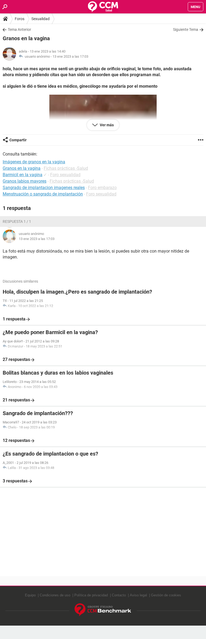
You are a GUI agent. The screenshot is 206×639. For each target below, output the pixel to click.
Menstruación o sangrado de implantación (43, 194)
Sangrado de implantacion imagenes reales (44, 187)
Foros (19, 19)
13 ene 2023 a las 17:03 (70, 56)
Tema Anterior (19, 29)
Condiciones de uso (55, 595)
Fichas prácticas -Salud (66, 168)
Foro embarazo (102, 187)
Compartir (18, 140)
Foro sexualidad (65, 174)
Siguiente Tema (185, 29)
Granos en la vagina (22, 168)
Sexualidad (40, 19)
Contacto (119, 595)
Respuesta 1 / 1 (17, 221)
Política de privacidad (91, 595)
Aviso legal (138, 595)
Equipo (30, 595)
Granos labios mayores (24, 181)
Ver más (106, 125)
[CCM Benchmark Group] (103, 609)
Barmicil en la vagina (22, 174)
